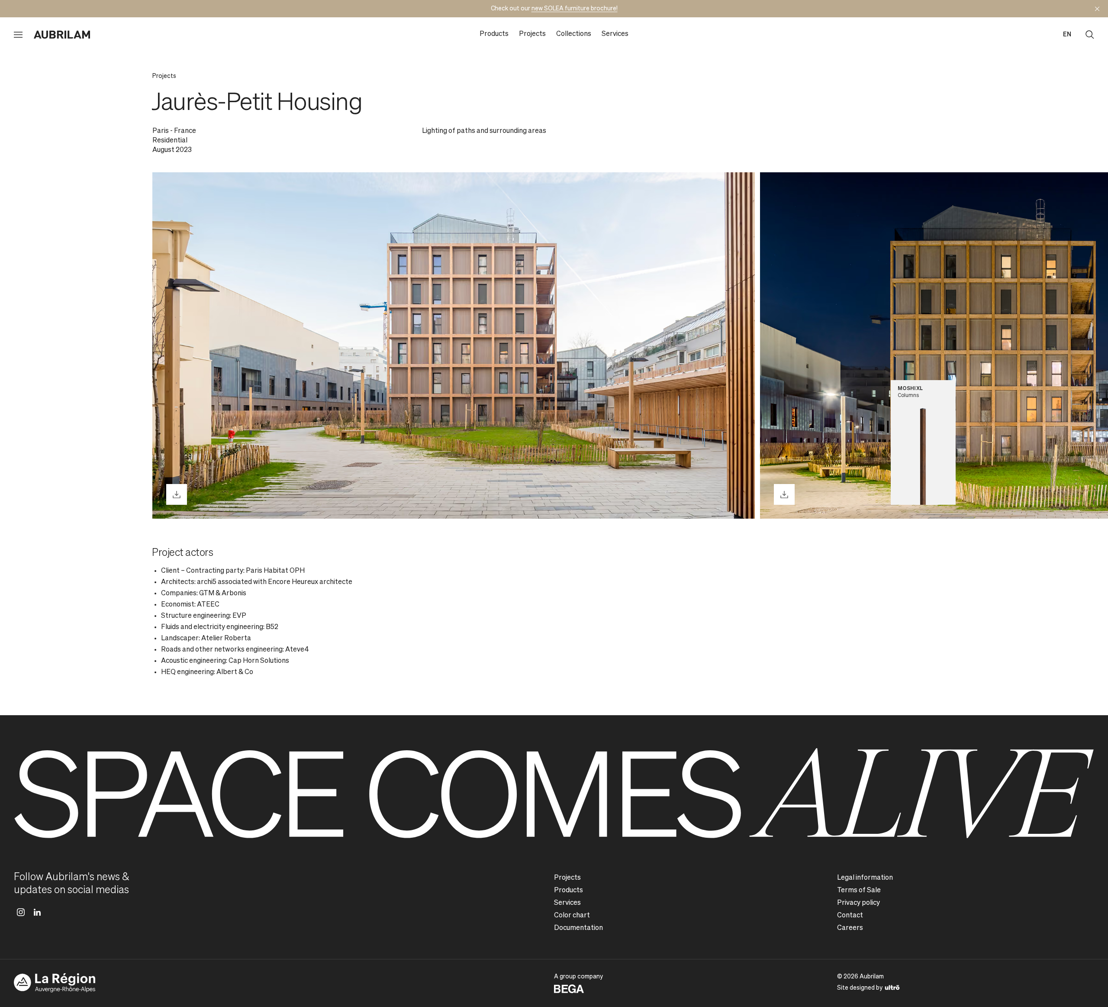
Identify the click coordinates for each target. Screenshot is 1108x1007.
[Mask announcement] (1097, 8)
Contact (850, 915)
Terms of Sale (859, 890)
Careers (850, 928)
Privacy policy (858, 903)
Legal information (865, 878)
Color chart (572, 915)
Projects (532, 34)
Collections (573, 34)
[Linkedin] (37, 912)
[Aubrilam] (62, 34)
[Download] (176, 494)
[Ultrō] (892, 987)
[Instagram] (21, 912)
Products (494, 34)
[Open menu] (18, 34)
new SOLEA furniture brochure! (574, 9)
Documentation (578, 928)
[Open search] (1089, 34)
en (1067, 35)
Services (615, 34)
